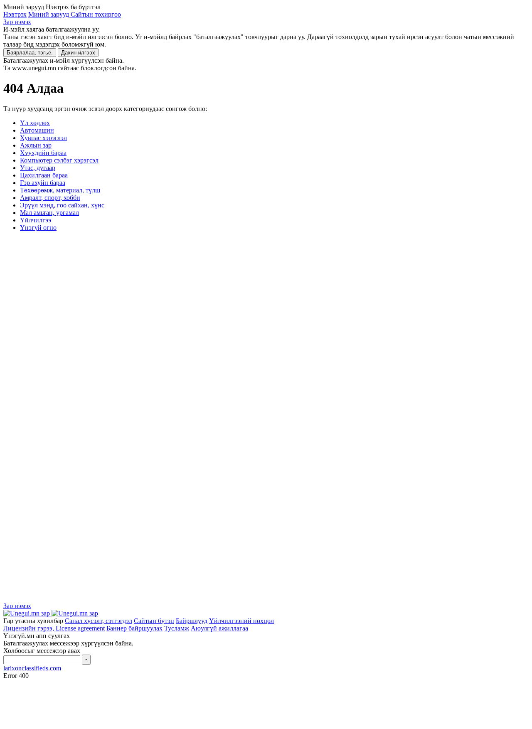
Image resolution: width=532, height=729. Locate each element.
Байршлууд (191, 620)
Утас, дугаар (37, 167)
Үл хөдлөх (35, 122)
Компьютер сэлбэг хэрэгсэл (59, 160)
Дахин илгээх (78, 52)
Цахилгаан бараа (44, 175)
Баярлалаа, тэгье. (30, 52)
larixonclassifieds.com (32, 668)
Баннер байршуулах (134, 628)
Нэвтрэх (15, 14)
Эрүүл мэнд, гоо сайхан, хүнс (62, 205)
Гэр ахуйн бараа (42, 182)
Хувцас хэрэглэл (43, 137)
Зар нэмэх (17, 21)
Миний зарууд (49, 14)
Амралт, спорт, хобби (50, 197)
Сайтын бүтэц (154, 620)
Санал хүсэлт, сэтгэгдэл (98, 620)
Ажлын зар (36, 145)
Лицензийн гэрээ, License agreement (54, 628)
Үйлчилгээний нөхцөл (241, 620)
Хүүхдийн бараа (43, 152)
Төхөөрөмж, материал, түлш (60, 190)
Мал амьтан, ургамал (49, 212)
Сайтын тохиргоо (96, 14)
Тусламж (176, 628)
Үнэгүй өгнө (38, 227)
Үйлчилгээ (35, 220)
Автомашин (37, 130)
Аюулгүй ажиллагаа (219, 628)
